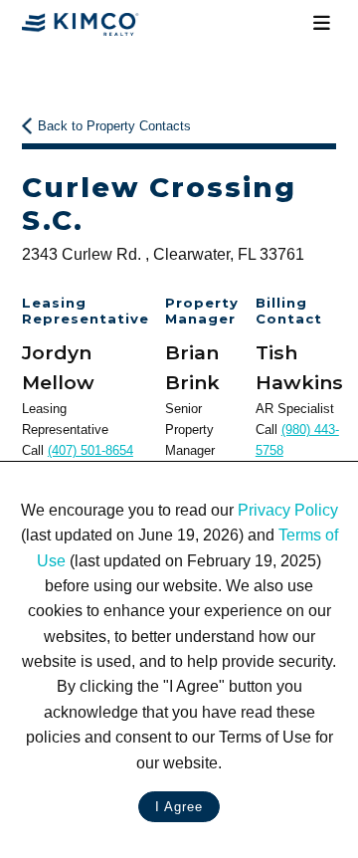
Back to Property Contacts (114, 125)
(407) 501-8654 (90, 450)
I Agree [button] (179, 806)
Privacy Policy (288, 510)
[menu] (321, 24)
